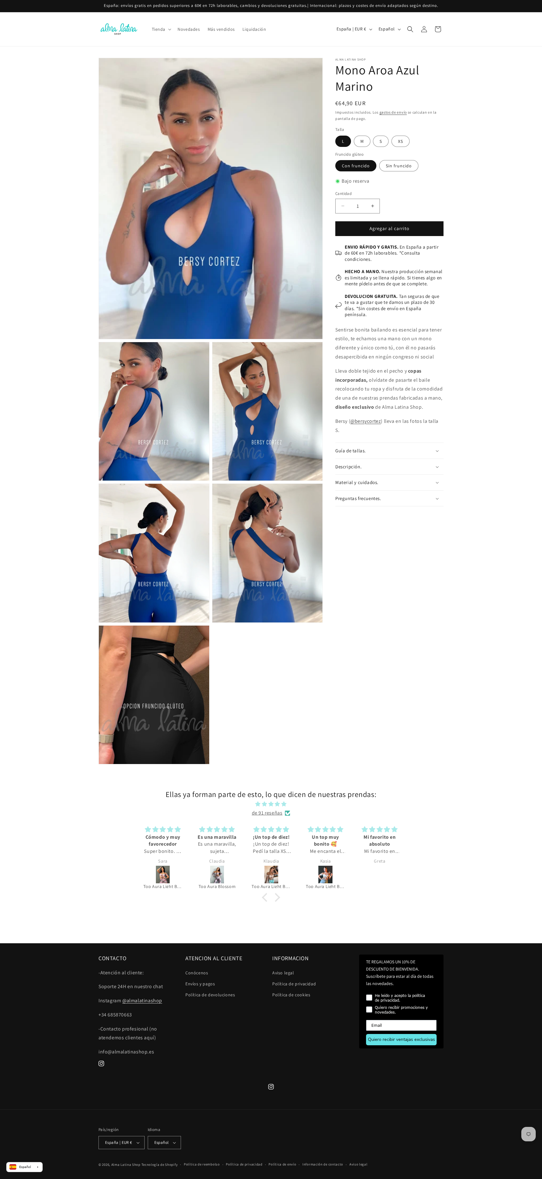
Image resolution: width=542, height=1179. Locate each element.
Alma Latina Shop (126, 1164)
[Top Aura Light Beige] (217, 874)
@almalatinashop (142, 1000)
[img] (271, 804)
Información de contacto (322, 1164)
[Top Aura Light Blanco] (271, 874)
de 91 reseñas (267, 813)
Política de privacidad (294, 984)
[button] (161, 29)
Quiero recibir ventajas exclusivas (401, 1039)
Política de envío (282, 1164)
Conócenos (196, 973)
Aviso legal (283, 973)
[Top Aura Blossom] (163, 874)
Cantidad (343, 193)
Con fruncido (356, 166)
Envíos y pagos (200, 984)
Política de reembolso (202, 1164)
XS (400, 141)
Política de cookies (291, 995)
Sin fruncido (399, 166)
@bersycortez (365, 421)
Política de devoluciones (210, 995)
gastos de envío (393, 112)
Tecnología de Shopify (159, 1164)
